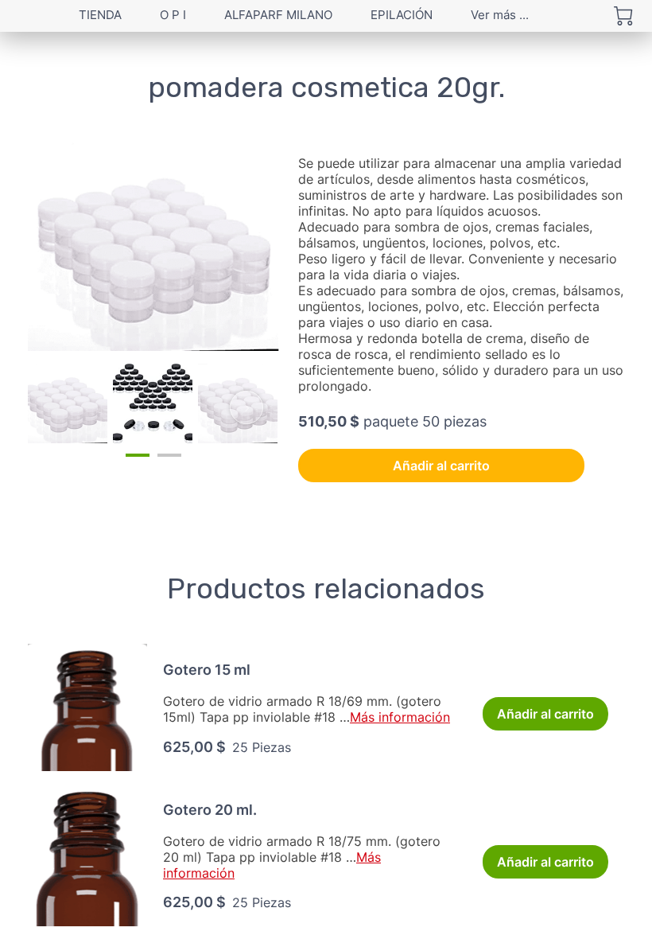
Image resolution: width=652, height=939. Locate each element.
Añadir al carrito (441, 465)
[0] (623, 15)
